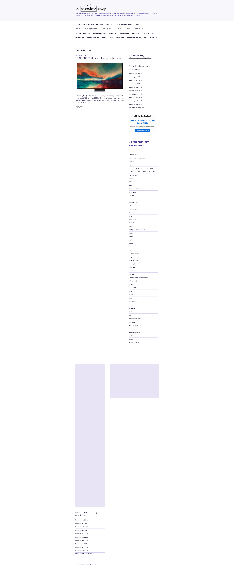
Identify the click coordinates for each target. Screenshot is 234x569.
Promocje (131, 274)
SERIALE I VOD (124, 33)
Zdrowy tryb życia (134, 342)
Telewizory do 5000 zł (135, 101)
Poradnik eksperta (134, 260)
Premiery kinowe (133, 264)
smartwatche (132, 301)
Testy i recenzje (133, 325)
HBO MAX (132, 195)
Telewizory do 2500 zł (135, 84)
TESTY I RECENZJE (93, 38)
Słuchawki (132, 312)
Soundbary (132, 308)
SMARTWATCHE (148, 33)
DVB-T (130, 182)
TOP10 (104, 38)
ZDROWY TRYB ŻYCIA (134, 38)
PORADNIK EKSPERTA (117, 38)
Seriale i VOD (132, 288)
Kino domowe (133, 209)
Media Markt (132, 223)
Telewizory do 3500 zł (135, 90)
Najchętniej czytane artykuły (137, 229)
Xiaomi (131, 335)
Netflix (131, 233)
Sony (130, 305)
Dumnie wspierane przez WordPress (85, 565)
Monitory (131, 226)
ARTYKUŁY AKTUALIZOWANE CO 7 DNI (141, 168)
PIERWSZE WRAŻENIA (83, 33)
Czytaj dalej (79, 107)
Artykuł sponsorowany (135, 165)
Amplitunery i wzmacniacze (137, 158)
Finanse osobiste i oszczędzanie (138, 189)
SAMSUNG (119, 29)
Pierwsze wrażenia (134, 253)
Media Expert (132, 219)
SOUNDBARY (136, 33)
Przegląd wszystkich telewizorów (138, 277)
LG (129, 212)
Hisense (131, 199)
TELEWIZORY (80, 38)
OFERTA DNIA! (138, 29)
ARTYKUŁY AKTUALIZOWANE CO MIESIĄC (119, 24)
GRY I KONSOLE (107, 29)
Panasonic (132, 247)
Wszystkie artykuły (134, 332)
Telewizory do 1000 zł (135, 73)
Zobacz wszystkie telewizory (137, 107)
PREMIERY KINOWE (99, 33)
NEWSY (128, 29)
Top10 (130, 329)
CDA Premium (133, 175)
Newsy (131, 236)
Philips (130, 250)
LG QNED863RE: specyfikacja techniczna (98, 58)
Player (130, 257)
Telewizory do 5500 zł (135, 104)
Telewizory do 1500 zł (135, 77)
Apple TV (131, 161)
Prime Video (132, 267)
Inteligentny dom (133, 202)
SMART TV (132, 298)
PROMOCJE (112, 33)
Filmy (130, 185)
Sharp (130, 291)
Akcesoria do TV (133, 154)
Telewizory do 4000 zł (135, 94)
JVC (130, 206)
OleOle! (131, 243)
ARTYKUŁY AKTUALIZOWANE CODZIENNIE (89, 24)
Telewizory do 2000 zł (135, 80)
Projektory (132, 271)
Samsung (131, 284)
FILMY (138, 24)
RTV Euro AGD (133, 281)
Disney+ (131, 178)
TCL (130, 315)
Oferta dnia (132, 240)
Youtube (131, 339)
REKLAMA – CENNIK (150, 38)
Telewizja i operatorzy (135, 318)
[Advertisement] (90, 435)
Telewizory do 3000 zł (135, 87)
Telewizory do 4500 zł (135, 97)
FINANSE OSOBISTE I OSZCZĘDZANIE (87, 29)
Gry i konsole (132, 192)
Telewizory (132, 322)
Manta (130, 216)
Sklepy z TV (132, 294)
